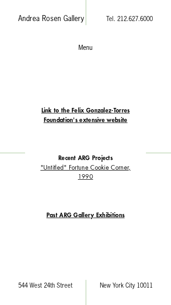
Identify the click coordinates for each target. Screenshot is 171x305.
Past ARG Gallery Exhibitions (85, 215)
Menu (85, 48)
